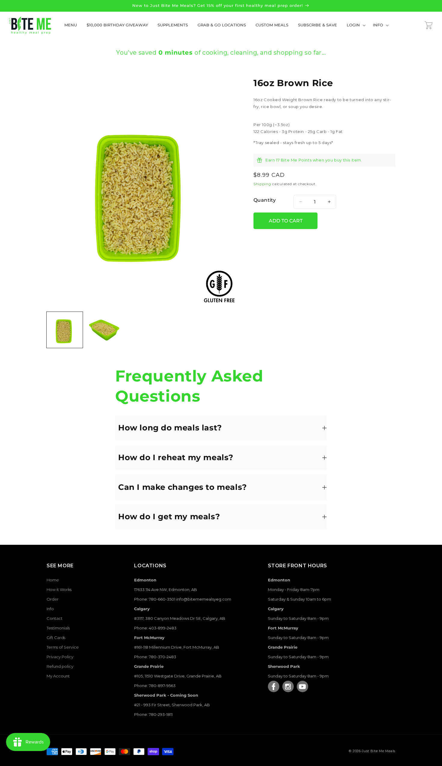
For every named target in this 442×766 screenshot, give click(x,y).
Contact (55, 618)
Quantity (264, 200)
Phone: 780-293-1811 (153, 714)
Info (50, 608)
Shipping (262, 184)
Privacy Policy (60, 656)
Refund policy (60, 666)
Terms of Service (63, 647)
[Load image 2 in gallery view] (104, 330)
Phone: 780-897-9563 (155, 685)
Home (53, 580)
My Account (58, 676)
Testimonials (58, 628)
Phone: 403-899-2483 (155, 628)
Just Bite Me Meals (378, 751)
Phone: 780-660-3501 (154, 599)
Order (53, 599)
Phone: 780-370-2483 (155, 656)
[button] (355, 25)
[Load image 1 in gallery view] (65, 330)
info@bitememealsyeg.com (203, 599)
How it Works (59, 589)
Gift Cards (56, 637)
